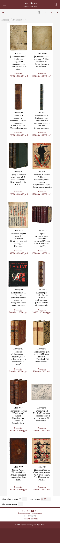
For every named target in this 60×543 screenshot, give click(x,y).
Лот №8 (41, 408)
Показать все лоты (30, 519)
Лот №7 (18, 53)
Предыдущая (24, 513)
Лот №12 (42, 290)
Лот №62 (42, 113)
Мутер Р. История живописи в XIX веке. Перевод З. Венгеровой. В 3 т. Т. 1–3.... (18, 180)
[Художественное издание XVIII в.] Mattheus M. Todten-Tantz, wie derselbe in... (41, 62)
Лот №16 (42, 53)
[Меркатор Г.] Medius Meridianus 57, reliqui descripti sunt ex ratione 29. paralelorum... (41, 416)
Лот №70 (18, 172)
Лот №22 (18, 349)
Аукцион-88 (18, 20)
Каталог (5, 20)
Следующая (37, 513)
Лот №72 (42, 231)
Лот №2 (18, 231)
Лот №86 (42, 467)
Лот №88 (18, 290)
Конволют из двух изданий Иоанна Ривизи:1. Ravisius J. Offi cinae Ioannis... (42, 357)
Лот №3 (18, 408)
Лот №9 (18, 467)
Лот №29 (18, 113)
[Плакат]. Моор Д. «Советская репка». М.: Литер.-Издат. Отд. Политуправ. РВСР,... (41, 475)
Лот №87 (42, 172)
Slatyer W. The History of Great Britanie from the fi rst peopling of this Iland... (18, 475)
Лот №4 (41, 349)
